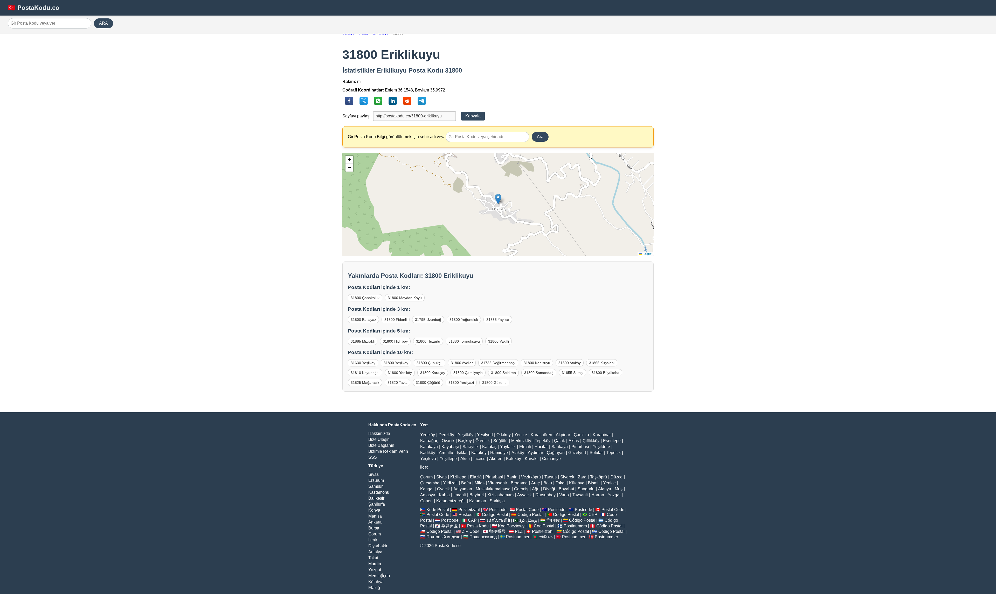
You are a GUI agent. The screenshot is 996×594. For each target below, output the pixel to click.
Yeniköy (427, 435)
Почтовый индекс (443, 537)
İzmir (372, 540)
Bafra (466, 483)
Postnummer (517, 537)
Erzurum (376, 480)
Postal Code (527, 509)
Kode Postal (437, 509)
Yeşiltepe (448, 458)
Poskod (466, 514)
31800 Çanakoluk (365, 298)
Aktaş (574, 441)
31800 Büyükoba (605, 373)
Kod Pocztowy (511, 526)
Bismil (593, 483)
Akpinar (563, 435)
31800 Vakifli (498, 341)
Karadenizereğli (451, 501)
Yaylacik (508, 446)
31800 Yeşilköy (396, 363)
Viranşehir (497, 483)
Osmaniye (551, 458)
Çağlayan (556, 452)
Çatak (559, 441)
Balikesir (376, 498)
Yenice (520, 435)
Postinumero (575, 526)
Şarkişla (497, 501)
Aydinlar (535, 452)
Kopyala (473, 116)
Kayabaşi (450, 446)
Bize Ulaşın (379, 439)
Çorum (374, 534)
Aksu (465, 458)
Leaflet (647, 254)
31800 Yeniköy (400, 373)
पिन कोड (553, 520)
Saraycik (470, 446)
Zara (582, 477)
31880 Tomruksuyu (464, 341)
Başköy (465, 441)
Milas (480, 483)
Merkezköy (521, 441)
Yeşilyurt (485, 435)
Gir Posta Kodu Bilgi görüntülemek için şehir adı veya (397, 137)
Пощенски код (483, 537)
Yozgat (374, 570)
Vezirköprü (531, 477)
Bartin (512, 477)
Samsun (376, 486)
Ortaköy (503, 435)
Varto (564, 495)
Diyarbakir (377, 546)
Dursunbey (545, 495)
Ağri (536, 489)
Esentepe (612, 441)
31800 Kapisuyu (537, 363)
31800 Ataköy (569, 363)
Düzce (616, 477)
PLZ (519, 531)
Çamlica (581, 435)
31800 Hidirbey (395, 341)
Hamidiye (499, 452)
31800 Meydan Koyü (405, 298)
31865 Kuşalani (601, 363)
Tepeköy (542, 441)
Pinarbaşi (580, 446)
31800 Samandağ (539, 373)
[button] (498, 199)
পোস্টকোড (546, 537)
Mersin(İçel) (379, 576)
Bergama (519, 483)
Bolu (547, 483)
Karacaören (541, 435)
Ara (540, 137)
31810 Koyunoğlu (365, 373)
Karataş (489, 446)
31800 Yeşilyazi (461, 382)
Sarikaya (559, 446)
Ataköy (517, 452)
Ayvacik (524, 495)
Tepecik (613, 452)
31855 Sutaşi (572, 373)
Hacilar (541, 446)
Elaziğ (374, 587)
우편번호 (449, 526)
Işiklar (462, 452)
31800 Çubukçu (429, 363)
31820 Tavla (397, 382)
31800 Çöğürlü (428, 382)
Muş (618, 489)
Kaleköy (513, 458)
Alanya (604, 489)
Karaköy (479, 452)
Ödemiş (521, 489)
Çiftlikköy (591, 441)
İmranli (459, 495)
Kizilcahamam (500, 495)
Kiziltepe (458, 477)
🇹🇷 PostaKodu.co (33, 7)
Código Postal (495, 514)
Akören (495, 458)
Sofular (596, 452)
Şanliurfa (376, 504)
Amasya (427, 495)
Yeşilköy (465, 435)
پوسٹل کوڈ (528, 520)
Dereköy (446, 435)
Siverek (567, 477)
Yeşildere (601, 446)
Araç (535, 483)
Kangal (426, 489)
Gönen (426, 501)
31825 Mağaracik (365, 382)
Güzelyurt (577, 452)
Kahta (444, 495)
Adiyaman (462, 489)
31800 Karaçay (432, 373)
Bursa (373, 528)
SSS (372, 457)
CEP (593, 514)
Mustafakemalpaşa (493, 489)
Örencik (482, 441)
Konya (374, 510)
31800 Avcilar (462, 363)
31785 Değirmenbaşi (498, 363)
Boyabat (566, 489)
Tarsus (550, 477)
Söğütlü (500, 441)
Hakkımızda (379, 433)
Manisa (375, 516)
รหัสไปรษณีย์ (498, 520)
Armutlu (446, 452)
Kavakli (531, 458)
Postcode (498, 509)
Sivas (373, 474)
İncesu (479, 458)
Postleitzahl (469, 509)
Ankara (375, 522)
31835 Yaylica (497, 319)
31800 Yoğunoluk (463, 319)
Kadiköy (427, 452)
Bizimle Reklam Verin (388, 451)
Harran (597, 495)
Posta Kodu (478, 526)
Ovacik (448, 441)
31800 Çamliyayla (468, 373)
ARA (103, 23)
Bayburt (476, 495)
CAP (472, 520)
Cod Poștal (544, 526)
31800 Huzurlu (428, 341)
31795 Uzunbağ (428, 319)
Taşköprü (598, 477)
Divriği (549, 489)
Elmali (525, 446)
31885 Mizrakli (363, 341)
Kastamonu (378, 492)
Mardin (374, 564)
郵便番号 (497, 531)
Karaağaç (429, 441)
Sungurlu (586, 489)
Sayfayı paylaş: (356, 116)
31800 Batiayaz (363, 319)
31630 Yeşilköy (363, 363)
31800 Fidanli (395, 319)
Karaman (477, 501)
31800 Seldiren (503, 373)
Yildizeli (450, 483)
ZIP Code (471, 531)
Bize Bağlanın (381, 445)
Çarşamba (429, 483)
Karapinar (602, 435)
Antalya (375, 552)
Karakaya (429, 446)
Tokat (373, 558)
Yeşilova (428, 458)
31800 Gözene (494, 382)
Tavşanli (580, 495)
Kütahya (376, 581)
